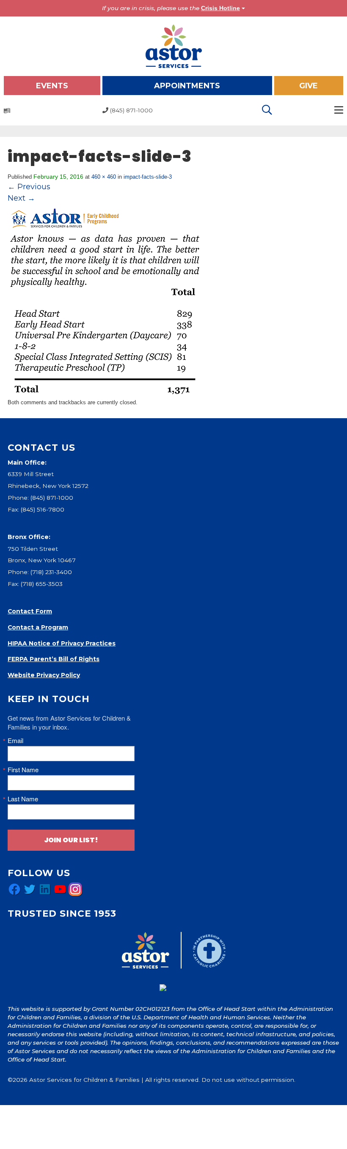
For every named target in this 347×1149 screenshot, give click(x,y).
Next (21, 198)
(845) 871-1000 (51, 497)
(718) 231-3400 (51, 572)
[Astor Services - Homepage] (173, 45)
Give (308, 85)
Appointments (187, 85)
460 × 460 (103, 177)
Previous (29, 186)
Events (52, 85)
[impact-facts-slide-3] (105, 300)
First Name (23, 769)
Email (15, 740)
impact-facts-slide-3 (148, 177)
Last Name (23, 798)
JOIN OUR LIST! (71, 840)
